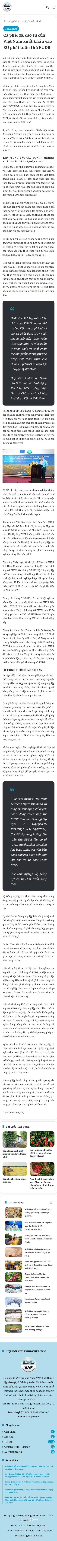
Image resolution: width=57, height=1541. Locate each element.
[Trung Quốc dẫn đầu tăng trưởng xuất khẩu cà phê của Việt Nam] (13, 1277)
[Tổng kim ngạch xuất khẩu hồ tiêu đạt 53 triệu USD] (15, 1139)
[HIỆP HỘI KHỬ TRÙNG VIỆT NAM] (7, 7)
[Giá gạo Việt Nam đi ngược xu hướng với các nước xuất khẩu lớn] (13, 1288)
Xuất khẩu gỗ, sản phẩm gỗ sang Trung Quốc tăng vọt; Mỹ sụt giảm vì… (38, 1212)
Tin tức (23, 21)
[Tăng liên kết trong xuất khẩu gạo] (15, 1169)
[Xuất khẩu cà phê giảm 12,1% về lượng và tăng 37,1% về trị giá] (42, 1139)
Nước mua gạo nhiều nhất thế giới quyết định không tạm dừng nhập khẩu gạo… (38, 1264)
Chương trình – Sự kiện (17, 1446)
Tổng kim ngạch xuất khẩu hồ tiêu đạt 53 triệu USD (14, 1153)
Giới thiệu (10, 1431)
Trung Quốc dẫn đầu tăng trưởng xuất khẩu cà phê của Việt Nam (37, 1277)
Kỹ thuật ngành (13, 1451)
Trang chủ (11, 21)
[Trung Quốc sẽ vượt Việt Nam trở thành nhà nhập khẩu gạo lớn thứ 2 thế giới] (13, 1239)
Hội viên (8, 1436)
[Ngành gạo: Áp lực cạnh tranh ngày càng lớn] (13, 1302)
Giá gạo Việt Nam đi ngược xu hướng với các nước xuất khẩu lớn (37, 1289)
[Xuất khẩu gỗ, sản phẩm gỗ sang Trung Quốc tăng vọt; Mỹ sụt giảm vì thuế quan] (13, 1212)
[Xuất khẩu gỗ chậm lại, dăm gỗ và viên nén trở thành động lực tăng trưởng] (13, 1252)
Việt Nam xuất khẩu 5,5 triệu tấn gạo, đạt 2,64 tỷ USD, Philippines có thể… (38, 1225)
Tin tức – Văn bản (14, 1530)
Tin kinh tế (35, 21)
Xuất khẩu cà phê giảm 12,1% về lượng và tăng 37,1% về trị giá (41, 1152)
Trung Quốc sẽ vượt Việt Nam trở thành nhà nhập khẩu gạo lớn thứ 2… (38, 1238)
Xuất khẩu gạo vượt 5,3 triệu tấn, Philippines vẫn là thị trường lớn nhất (37, 1314)
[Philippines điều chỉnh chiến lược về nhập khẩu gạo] (13, 1328)
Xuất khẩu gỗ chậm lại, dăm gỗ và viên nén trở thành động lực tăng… (37, 1252)
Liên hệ (38, 1535)
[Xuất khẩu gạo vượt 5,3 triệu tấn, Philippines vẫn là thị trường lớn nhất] (13, 1315)
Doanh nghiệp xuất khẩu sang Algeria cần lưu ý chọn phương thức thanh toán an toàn (42, 1183)
